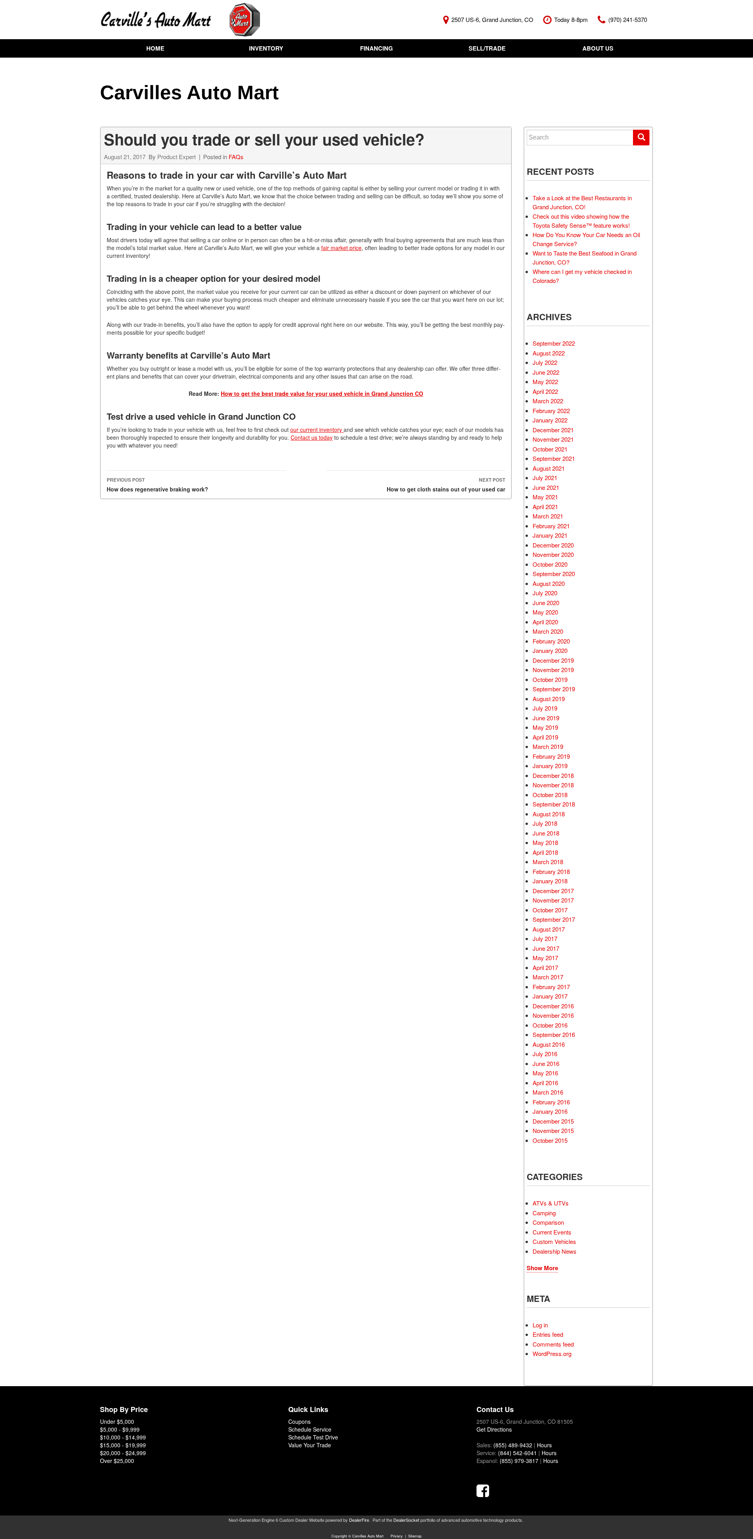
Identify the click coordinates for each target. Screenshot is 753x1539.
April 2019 (545, 737)
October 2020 (550, 564)
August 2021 (549, 468)
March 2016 (548, 1092)
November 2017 (553, 900)
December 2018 (553, 775)
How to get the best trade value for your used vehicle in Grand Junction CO (322, 393)
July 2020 (545, 593)
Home (155, 48)
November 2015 (553, 1130)
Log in (540, 1325)
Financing (376, 48)
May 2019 (545, 727)
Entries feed (548, 1334)
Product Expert (176, 156)
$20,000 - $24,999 (123, 1453)
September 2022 (554, 343)
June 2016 (546, 1063)
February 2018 (551, 871)
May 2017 (545, 957)
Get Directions (494, 1429)
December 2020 (553, 545)
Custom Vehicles (554, 1241)
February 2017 (551, 986)
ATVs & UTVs (551, 1203)
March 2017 (548, 977)
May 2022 (545, 381)
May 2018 (545, 842)
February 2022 (551, 410)
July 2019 (545, 708)
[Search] (641, 137)
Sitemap (415, 1536)
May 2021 (545, 497)
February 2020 (551, 641)
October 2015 (550, 1140)
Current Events (552, 1232)
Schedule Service (309, 1429)
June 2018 (546, 833)
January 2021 (550, 535)
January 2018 (550, 881)
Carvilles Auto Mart (189, 92)
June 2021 (546, 487)
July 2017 (545, 938)
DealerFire (359, 1520)
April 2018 (545, 852)
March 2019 (548, 746)
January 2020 (550, 650)
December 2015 (553, 1121)
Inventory (266, 48)
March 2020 (548, 631)
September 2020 (554, 573)
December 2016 (553, 1006)
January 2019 (550, 765)
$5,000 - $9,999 (120, 1429)
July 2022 (545, 362)
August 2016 (549, 1044)
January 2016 (550, 1111)
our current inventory (317, 429)
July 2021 (545, 477)
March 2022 (548, 401)
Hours (544, 1445)
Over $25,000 (117, 1461)
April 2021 (545, 506)
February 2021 (551, 526)
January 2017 (550, 996)
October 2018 (550, 794)
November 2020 (553, 554)
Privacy (397, 1536)
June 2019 (546, 718)
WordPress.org (552, 1353)
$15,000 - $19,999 (123, 1445)
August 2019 (549, 698)
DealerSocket (406, 1520)
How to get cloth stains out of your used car (446, 484)
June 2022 (546, 372)
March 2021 (548, 516)
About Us (597, 48)
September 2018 (554, 804)
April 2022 (545, 391)
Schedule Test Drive (313, 1437)
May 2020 (545, 612)
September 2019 (554, 689)
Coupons (299, 1421)
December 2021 (553, 430)
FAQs (236, 156)
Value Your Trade (309, 1445)
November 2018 (553, 785)
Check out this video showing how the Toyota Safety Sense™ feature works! (581, 220)
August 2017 (549, 929)
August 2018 (549, 814)
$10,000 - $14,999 (123, 1437)
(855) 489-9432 (512, 1445)
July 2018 (545, 823)
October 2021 (550, 449)
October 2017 (550, 910)
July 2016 (545, 1054)
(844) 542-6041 (517, 1453)
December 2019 (553, 660)
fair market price (341, 248)
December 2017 (553, 890)
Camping (544, 1213)
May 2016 (545, 1073)
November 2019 (553, 669)
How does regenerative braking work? (157, 484)
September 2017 (554, 919)
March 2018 (548, 861)
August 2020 (549, 583)
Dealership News (555, 1251)
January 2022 (550, 420)
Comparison (548, 1222)
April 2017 (545, 967)
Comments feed (553, 1344)
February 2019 (551, 756)
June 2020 (546, 602)
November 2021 (553, 439)
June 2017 (546, 948)
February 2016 (551, 1102)
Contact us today (312, 437)
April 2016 (545, 1083)
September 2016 (554, 1034)
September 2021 (554, 458)
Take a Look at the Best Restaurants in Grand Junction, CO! (582, 202)
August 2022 (549, 353)
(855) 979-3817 (519, 1461)
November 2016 (553, 1015)
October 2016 (550, 1025)
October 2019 (550, 679)
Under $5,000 (117, 1421)
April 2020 (545, 622)
